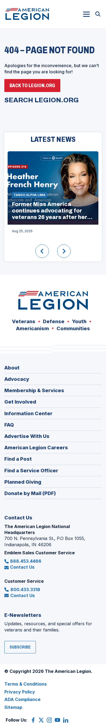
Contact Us (22, 567)
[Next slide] (64, 251)
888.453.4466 (25, 561)
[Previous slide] (42, 251)
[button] (86, 14)
